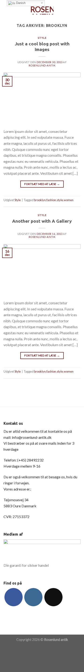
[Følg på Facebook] (13, 597)
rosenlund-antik (42, 65)
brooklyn (40, 200)
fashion (51, 200)
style (60, 200)
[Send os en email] (53, 597)
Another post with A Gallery (42, 221)
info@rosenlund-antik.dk (32, 437)
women (69, 200)
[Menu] (6, 8)
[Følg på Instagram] (33, 597)
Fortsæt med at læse (42, 184)
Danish (20, 3)
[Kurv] (78, 8)
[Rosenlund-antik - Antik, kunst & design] (42, 8)
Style (42, 37)
